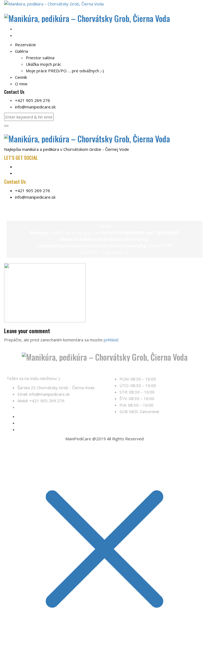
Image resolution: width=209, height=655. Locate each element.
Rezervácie (25, 44)
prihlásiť (111, 339)
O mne (21, 83)
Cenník (21, 77)
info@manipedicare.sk (35, 107)
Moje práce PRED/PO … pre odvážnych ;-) (65, 70)
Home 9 (89, 252)
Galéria (21, 51)
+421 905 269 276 (32, 100)
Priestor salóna (40, 57)
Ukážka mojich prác (43, 64)
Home (105, 226)
